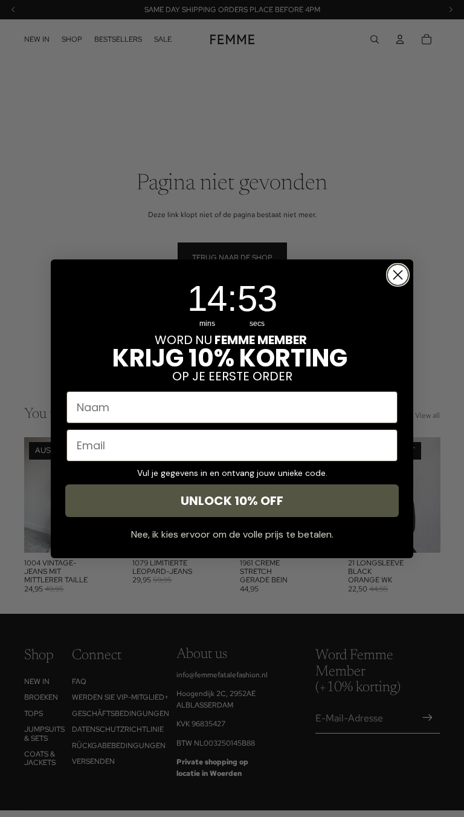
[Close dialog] (397, 274)
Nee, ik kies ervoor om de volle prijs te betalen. (232, 534)
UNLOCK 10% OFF (232, 500)
